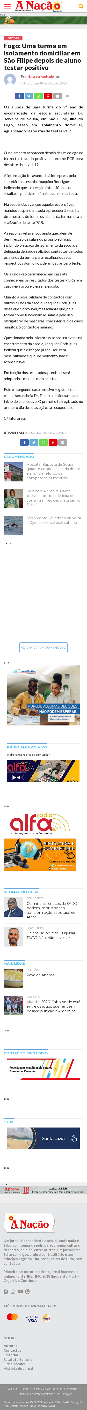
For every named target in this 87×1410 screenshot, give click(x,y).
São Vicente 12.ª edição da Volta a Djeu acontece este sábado (54, 520)
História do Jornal (18, 1368)
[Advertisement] (43, 592)
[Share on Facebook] (19, 94)
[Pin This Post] (48, 94)
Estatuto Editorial (19, 1359)
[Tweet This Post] (28, 94)
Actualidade (36, 432)
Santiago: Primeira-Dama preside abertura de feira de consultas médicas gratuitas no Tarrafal (53, 498)
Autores (10, 1346)
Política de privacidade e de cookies (51, 1389)
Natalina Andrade (41, 77)
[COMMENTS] (67, 94)
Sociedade (57, 432)
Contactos (12, 1350)
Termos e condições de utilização (46, 1394)
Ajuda (12, 1389)
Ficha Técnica (15, 1364)
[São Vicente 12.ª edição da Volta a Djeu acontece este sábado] (13, 525)
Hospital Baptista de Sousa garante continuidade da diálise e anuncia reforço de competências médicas (53, 471)
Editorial (11, 1355)
